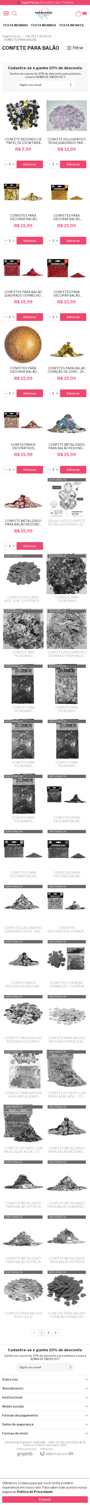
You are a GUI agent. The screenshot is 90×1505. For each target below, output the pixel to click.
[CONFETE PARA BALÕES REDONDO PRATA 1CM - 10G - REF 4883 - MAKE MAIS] (67, 1020)
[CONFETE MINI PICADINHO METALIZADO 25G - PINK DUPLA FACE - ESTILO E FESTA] (23, 689)
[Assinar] (70, 85)
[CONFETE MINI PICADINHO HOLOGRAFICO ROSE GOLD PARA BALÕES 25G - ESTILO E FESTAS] (23, 634)
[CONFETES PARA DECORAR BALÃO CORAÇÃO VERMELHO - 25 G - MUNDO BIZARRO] (67, 800)
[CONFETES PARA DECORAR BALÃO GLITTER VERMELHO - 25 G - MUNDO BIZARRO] (67, 284)
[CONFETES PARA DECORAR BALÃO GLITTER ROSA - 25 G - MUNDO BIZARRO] (67, 855)
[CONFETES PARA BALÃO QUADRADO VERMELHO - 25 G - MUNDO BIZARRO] (23, 284)
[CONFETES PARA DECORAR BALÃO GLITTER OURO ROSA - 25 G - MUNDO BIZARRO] (23, 361)
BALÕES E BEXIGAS (39, 36)
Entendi (45, 1499)
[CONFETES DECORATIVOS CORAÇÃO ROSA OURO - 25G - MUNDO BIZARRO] (67, 910)
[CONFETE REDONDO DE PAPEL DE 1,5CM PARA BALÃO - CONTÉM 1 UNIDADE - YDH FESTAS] (23, 132)
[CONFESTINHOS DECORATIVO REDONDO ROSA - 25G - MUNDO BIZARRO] (23, 965)
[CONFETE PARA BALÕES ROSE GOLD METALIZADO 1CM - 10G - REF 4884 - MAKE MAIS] (23, 1296)
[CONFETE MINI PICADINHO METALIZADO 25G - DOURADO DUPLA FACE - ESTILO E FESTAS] (23, 745)
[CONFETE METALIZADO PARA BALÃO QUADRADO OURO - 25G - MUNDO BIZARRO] (67, 1185)
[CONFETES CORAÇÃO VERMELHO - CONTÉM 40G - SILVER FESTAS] (67, 965)
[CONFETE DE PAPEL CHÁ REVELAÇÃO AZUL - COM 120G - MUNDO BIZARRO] (67, 1075)
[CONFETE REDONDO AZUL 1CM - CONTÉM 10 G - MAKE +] (23, 579)
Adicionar (29, 164)
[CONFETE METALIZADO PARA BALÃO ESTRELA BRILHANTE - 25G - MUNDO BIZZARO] (23, 1240)
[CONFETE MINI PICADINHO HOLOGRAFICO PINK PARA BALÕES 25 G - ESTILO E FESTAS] (67, 579)
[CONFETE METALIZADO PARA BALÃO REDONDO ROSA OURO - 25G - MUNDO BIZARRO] (23, 513)
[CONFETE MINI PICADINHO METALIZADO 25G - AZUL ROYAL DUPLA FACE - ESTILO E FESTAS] (67, 745)
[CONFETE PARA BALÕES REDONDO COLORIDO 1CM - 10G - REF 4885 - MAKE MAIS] (23, 1020)
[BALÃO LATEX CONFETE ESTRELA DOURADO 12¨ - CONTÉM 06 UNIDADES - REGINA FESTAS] (67, 513)
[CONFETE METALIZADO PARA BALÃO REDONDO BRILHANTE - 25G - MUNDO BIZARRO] (67, 437)
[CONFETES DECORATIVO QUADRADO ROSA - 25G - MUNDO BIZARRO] (23, 910)
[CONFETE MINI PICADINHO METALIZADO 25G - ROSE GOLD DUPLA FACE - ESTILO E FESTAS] (23, 800)
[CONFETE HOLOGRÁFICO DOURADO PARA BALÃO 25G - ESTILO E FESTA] (67, 634)
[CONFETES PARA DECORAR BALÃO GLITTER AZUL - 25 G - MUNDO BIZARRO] (23, 855)
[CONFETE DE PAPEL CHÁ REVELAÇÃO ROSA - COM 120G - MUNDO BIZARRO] (23, 1130)
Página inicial (11, 36)
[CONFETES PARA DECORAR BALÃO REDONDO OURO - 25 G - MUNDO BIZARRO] (23, 208)
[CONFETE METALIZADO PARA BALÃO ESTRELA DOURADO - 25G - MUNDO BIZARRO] (67, 1240)
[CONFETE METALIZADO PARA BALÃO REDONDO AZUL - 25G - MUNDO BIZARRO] (67, 1130)
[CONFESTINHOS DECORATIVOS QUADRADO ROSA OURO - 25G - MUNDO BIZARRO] (23, 437)
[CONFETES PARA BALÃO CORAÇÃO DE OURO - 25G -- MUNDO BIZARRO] (67, 361)
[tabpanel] (45, 57)
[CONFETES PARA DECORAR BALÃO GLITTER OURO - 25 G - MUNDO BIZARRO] (67, 208)
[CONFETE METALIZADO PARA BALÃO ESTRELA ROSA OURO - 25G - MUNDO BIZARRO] (23, 1185)
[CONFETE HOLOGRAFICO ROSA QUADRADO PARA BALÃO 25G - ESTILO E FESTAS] (67, 132)
